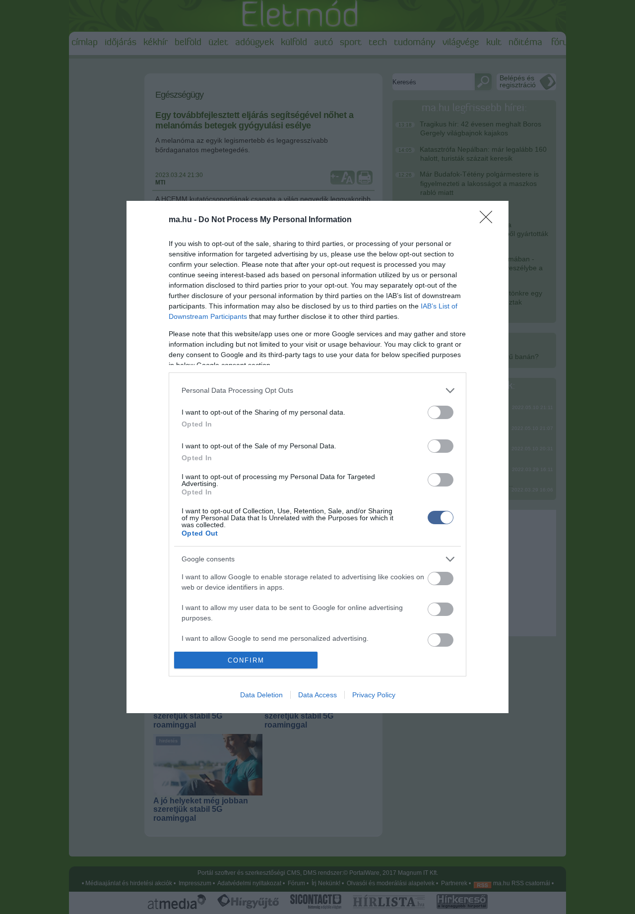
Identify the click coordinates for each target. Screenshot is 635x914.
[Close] (489, 220)
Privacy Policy (373, 695)
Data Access (317, 695)
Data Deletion (261, 695)
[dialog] (317, 457)
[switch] (440, 412)
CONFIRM (246, 660)
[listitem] (317, 390)
